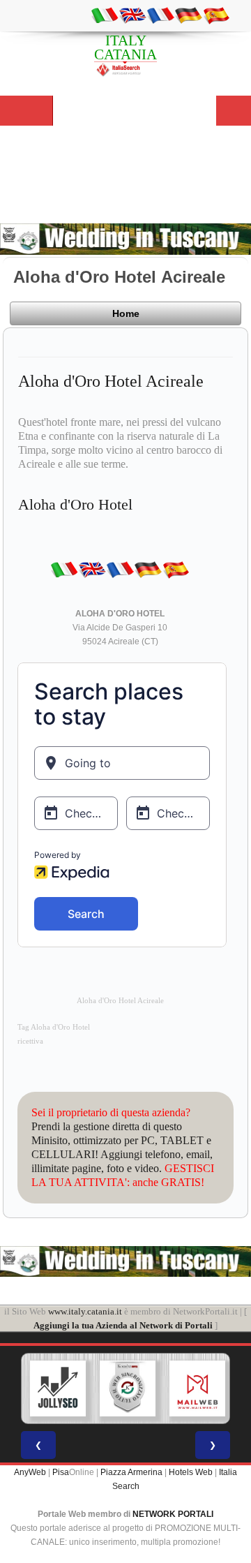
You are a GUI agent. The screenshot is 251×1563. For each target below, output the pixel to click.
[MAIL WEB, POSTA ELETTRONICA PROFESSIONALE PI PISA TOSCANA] (197, 1388)
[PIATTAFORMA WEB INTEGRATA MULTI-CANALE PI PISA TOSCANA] (127, 1388)
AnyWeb (30, 1472)
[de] (188, 14)
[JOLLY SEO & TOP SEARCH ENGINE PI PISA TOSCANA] (58, 1388)
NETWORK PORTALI (172, 1514)
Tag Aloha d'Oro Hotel (53, 1027)
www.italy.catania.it (85, 1311)
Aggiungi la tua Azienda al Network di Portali (123, 1325)
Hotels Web (191, 1472)
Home (125, 313)
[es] (216, 14)
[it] (105, 14)
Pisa (60, 1472)
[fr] (160, 14)
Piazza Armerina (131, 1472)
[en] (132, 14)
